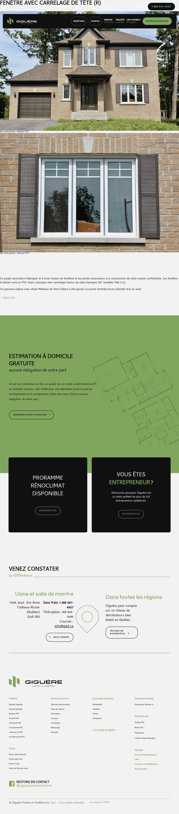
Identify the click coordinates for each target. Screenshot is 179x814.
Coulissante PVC (16, 728)
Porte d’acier (14, 764)
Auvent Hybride (15, 709)
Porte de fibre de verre (18, 769)
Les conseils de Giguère (104, 730)
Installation (55, 723)
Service (109, 21)
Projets (120, 21)
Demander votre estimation (29, 415)
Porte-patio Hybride (17, 755)
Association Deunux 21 (144, 705)
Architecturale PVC (17, 737)
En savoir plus (47, 510)
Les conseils (133, 21)
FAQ (137, 760)
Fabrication (55, 714)
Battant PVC (23, 132)
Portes (95, 21)
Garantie (54, 733)
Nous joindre (61, 637)
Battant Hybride (16, 705)
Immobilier (97, 719)
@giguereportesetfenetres (34, 786)
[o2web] (106, 802)
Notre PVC (139, 728)
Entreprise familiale (144, 699)
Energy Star (140, 723)
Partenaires (139, 733)
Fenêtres (79, 21)
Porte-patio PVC (16, 759)
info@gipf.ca (64, 626)
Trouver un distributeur (117, 633)
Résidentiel (97, 705)
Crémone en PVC (16, 733)
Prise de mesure (57, 709)
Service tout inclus (60, 699)
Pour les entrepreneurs (146, 755)
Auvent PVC (14, 719)
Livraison (54, 719)
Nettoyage (55, 728)
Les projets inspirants (103, 699)
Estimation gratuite (157, 21)
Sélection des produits (60, 705)
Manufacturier (142, 716)
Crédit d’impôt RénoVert (145, 739)
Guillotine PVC (15, 723)
